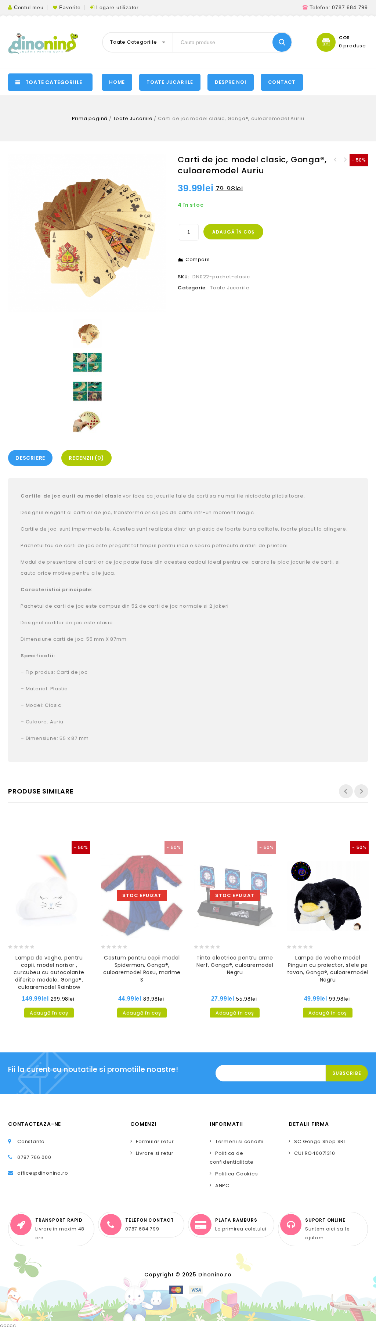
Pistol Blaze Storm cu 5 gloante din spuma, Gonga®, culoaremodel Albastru (345, 160)
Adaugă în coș (233, 232)
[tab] (32, 458)
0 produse (352, 46)
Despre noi (230, 82)
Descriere (30, 458)
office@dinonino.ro (42, 1173)
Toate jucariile (170, 82)
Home (117, 82)
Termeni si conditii (239, 1141)
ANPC (222, 1185)
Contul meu (29, 7)
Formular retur (155, 1141)
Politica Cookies (236, 1173)
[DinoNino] (43, 43)
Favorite (69, 7)
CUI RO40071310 (314, 1153)
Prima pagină (90, 118)
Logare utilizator (117, 7)
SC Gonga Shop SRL (320, 1141)
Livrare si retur (155, 1153)
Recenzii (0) (86, 458)
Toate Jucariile (133, 118)
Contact (282, 82)
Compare (197, 259)
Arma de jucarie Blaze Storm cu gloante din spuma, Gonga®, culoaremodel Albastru (335, 160)
